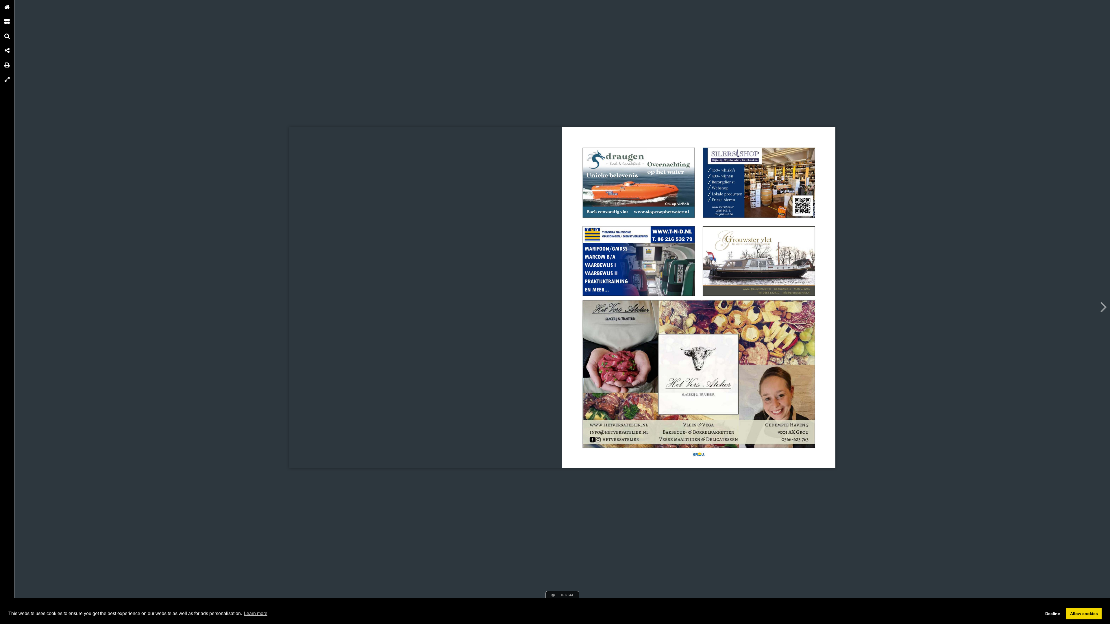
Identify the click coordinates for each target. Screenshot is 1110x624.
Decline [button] (1052, 613)
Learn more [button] (255, 613)
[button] (7, 7)
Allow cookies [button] (1084, 613)
